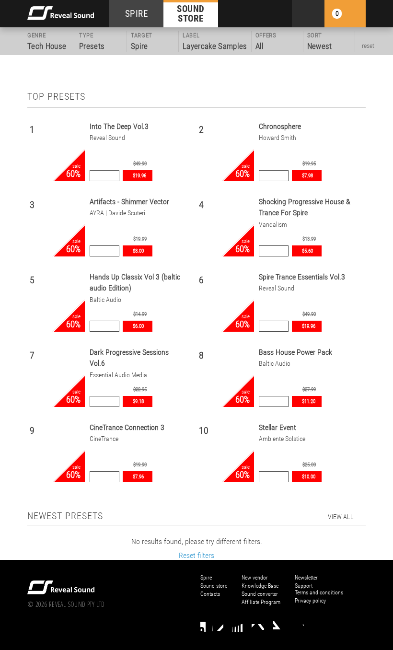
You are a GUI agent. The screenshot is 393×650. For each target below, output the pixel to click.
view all (341, 517)
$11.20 (308, 401)
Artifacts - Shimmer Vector (129, 201)
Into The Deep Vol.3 (119, 126)
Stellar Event (277, 427)
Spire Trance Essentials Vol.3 (302, 276)
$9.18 (138, 401)
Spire (206, 577)
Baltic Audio (105, 300)
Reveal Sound (107, 138)
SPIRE (136, 13)
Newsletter (306, 577)
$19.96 (139, 176)
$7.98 (307, 176)
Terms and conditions (319, 592)
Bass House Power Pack (295, 352)
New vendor (255, 577)
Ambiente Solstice (282, 439)
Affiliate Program (261, 602)
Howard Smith (277, 138)
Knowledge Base (260, 585)
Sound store (213, 585)
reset (368, 45)
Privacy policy (310, 600)
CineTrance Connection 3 (127, 427)
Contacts (210, 594)
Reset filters (196, 555)
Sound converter (260, 594)
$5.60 (307, 251)
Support (303, 585)
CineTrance (104, 439)
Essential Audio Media (118, 375)
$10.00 (308, 477)
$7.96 (138, 477)
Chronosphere (280, 126)
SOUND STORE (191, 13)
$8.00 (138, 251)
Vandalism (273, 225)
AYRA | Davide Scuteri (117, 213)
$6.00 (138, 326)
